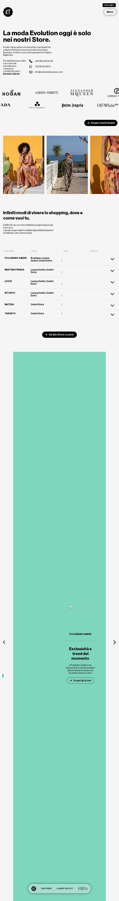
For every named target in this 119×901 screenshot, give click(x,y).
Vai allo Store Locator (61, 334)
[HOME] (33, 888)
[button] (4, 642)
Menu (110, 11)
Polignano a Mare (80, 634)
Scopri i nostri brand (103, 122)
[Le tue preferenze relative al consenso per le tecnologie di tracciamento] (3, 676)
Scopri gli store (82, 680)
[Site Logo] (8, 12)
